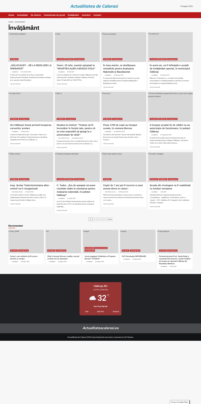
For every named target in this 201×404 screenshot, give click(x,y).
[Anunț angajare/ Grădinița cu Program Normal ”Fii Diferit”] (100, 241)
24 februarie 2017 (119, 75)
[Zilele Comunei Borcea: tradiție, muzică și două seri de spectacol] (63, 241)
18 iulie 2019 (70, 72)
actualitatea (15, 72)
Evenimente (154, 179)
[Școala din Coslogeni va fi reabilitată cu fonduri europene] (170, 167)
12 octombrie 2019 (26, 72)
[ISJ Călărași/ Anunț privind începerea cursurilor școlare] (30, 107)
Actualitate (22, 15)
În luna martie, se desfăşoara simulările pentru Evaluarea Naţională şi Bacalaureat (119, 68)
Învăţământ (73, 15)
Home (11, 15)
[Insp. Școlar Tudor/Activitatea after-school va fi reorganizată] (30, 167)
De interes (36, 15)
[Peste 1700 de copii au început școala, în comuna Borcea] (123, 107)
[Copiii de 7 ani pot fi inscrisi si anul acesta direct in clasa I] (123, 167)
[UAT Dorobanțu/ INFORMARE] (138, 241)
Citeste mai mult (15, 84)
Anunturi (86, 15)
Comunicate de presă (54, 15)
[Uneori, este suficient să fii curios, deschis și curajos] (26, 241)
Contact (97, 15)
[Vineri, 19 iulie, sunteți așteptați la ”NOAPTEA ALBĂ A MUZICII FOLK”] (77, 47)
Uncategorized (79, 59)
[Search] (191, 15)
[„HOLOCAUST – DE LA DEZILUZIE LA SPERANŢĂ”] (30, 47)
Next (110, 219)
